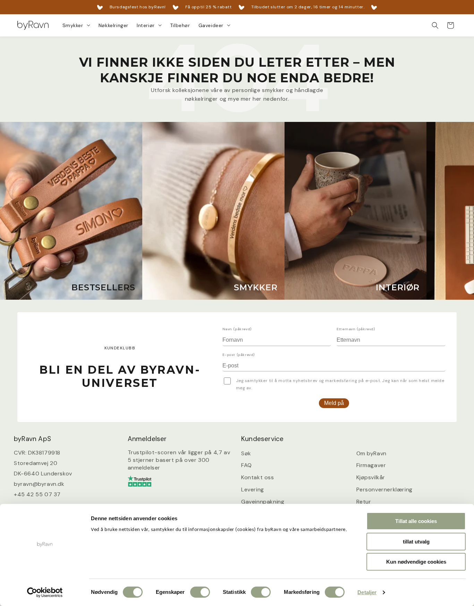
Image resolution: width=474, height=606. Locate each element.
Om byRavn (371, 453)
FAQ (246, 465)
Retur (363, 501)
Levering (252, 489)
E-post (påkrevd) (238, 354)
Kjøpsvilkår (371, 477)
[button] (76, 25)
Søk (246, 453)
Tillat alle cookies (416, 521)
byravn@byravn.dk (39, 483)
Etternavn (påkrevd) (356, 329)
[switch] (200, 592)
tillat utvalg (416, 542)
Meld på (334, 403)
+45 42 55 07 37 (37, 494)
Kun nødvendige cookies (416, 562)
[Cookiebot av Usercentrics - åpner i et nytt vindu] (45, 592)
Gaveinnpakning (262, 501)
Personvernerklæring (384, 489)
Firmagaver (371, 465)
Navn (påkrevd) (237, 329)
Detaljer (366, 592)
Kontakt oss (257, 477)
